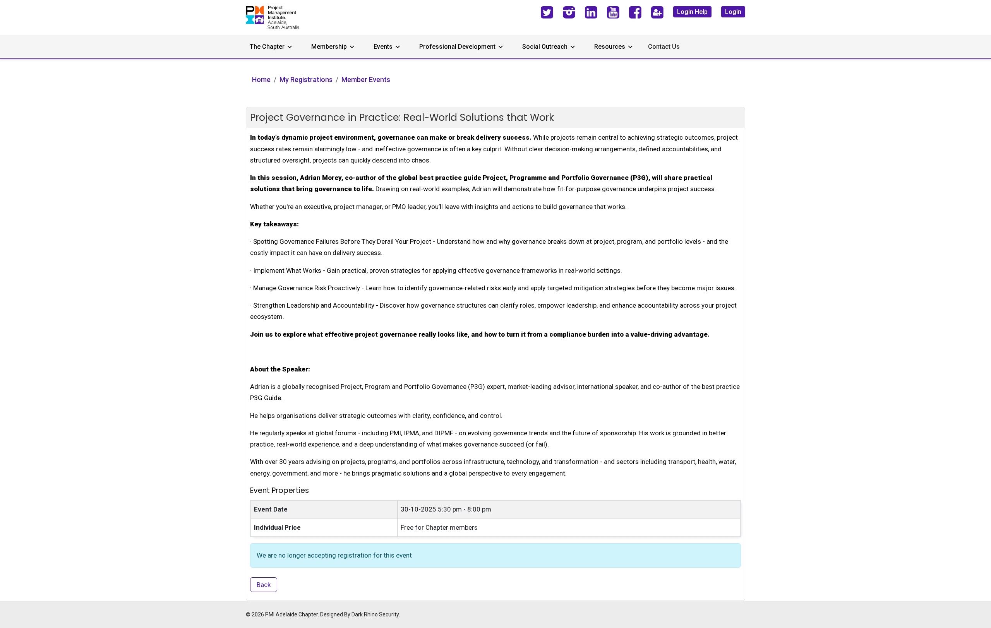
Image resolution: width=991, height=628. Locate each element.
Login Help (692, 11)
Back (264, 585)
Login (733, 11)
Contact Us (664, 46)
